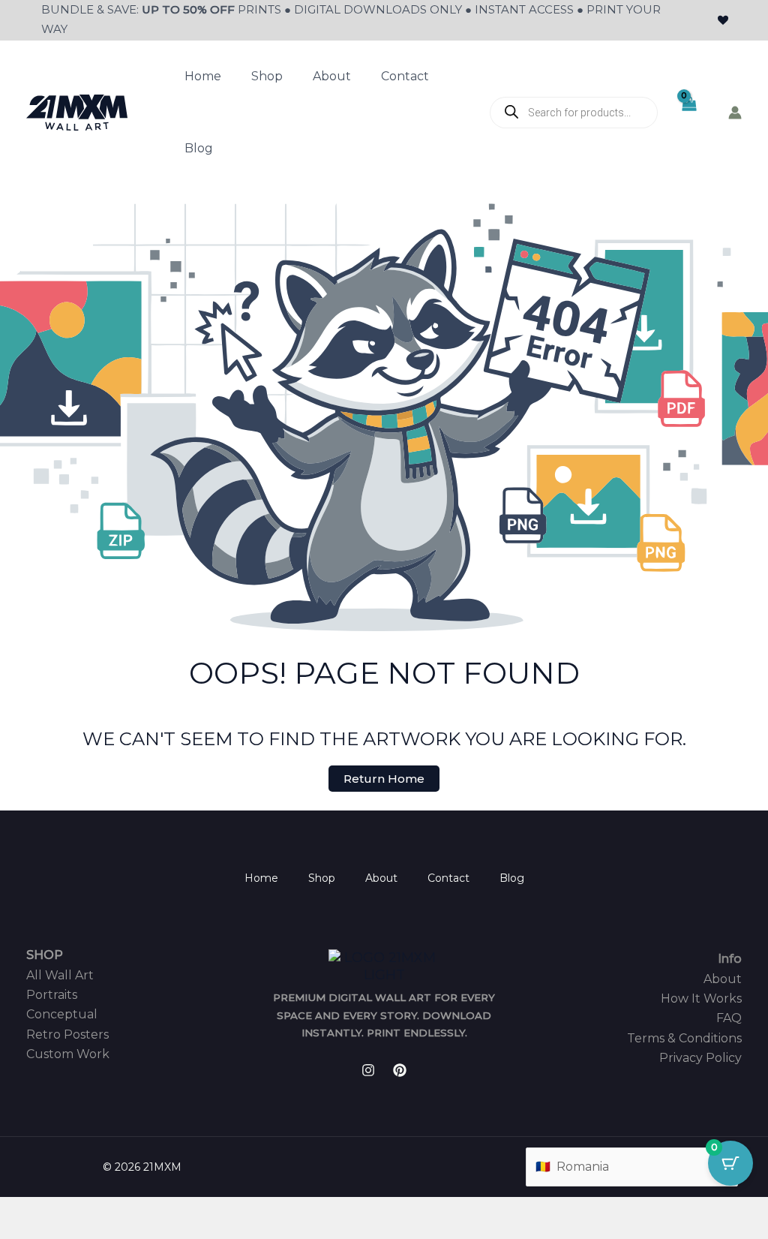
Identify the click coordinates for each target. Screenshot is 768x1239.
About (332, 76)
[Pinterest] (399, 1070)
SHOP (44, 955)
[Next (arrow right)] (48, 1231)
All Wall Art (60, 975)
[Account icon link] (735, 112)
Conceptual (62, 1014)
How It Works (701, 998)
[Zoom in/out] (15, 1210)
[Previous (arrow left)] (15, 1231)
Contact (405, 76)
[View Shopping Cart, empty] (688, 113)
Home (202, 76)
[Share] (81, 1210)
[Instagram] (368, 1070)
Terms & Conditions (684, 1038)
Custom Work (68, 1054)
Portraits (51, 995)
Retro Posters (67, 1034)
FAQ (729, 1018)
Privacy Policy (700, 1058)
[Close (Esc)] (114, 1210)
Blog (198, 148)
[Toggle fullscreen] (48, 1210)
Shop (267, 76)
